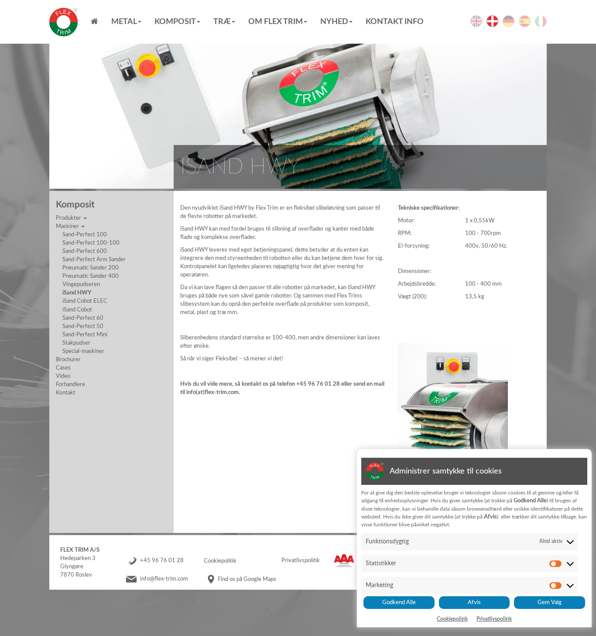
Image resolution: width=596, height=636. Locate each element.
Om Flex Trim (275, 22)
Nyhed (334, 22)
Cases (63, 368)
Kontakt (65, 393)
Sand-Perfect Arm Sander (94, 259)
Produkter (69, 218)
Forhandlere (70, 384)
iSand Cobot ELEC (84, 301)
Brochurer (68, 359)
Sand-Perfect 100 (84, 235)
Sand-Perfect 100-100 (91, 243)
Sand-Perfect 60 (82, 318)
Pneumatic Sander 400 (90, 276)
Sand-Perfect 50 (82, 326)
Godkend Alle (399, 602)
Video (63, 376)
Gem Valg (550, 602)
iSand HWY (76, 293)
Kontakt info (395, 22)
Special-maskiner (83, 351)
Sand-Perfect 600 (84, 251)
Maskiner (68, 226)
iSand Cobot (77, 310)
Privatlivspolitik (300, 561)
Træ (222, 22)
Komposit (175, 22)
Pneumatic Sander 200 (90, 268)
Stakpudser (76, 343)
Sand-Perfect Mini (84, 335)
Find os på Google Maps (247, 579)
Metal (124, 22)
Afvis (474, 602)
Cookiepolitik (220, 561)
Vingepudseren (81, 284)
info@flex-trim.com (164, 579)
